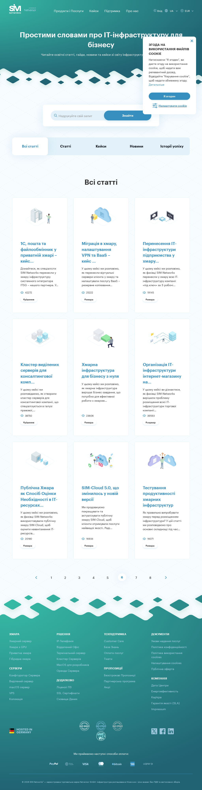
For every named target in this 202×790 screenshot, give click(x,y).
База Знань (111, 646)
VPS (11, 693)
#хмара (88, 299)
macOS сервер (19, 687)
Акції (107, 687)
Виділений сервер (21, 681)
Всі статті (30, 146)
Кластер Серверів (69, 658)
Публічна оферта (162, 668)
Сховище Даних (67, 698)
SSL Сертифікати (68, 693)
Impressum (158, 709)
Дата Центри (159, 685)
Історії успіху (171, 146)
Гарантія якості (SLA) (165, 703)
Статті (65, 146)
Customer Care (114, 641)
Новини (136, 146)
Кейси (101, 146)
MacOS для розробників (73, 664)
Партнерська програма (119, 681)
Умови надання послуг (165, 641)
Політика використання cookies (166, 654)
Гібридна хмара (20, 658)
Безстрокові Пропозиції (120, 675)
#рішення (28, 299)
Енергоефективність (164, 691)
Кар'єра (156, 697)
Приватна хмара (20, 652)
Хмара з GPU (18, 646)
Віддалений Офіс (68, 646)
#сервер (151, 422)
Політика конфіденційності (169, 646)
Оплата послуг (113, 652)
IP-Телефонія (65, 641)
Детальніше (156, 84)
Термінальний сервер (71, 652)
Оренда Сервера (68, 670)
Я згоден (169, 96)
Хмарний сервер (20, 641)
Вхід (159, 10)
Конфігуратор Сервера (24, 675)
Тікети (108, 658)
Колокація (15, 698)
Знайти (127, 115)
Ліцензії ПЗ (64, 687)
